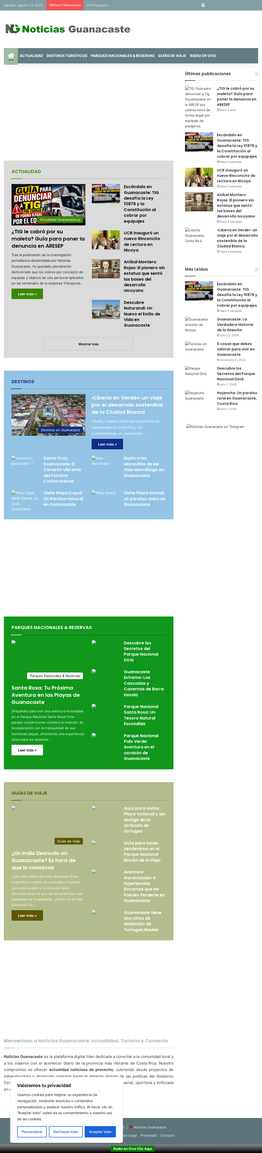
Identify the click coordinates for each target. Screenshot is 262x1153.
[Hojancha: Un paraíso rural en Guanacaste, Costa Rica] (199, 399)
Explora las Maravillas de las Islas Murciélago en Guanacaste (144, 466)
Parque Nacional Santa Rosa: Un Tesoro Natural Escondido (141, 715)
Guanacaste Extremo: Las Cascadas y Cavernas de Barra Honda (144, 683)
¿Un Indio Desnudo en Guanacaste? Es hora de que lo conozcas (44, 860)
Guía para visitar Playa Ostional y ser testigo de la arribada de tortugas (145, 819)
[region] (66, 1110)
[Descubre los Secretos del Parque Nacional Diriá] (94, 643)
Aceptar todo (100, 1131)
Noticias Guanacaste (150, 1127)
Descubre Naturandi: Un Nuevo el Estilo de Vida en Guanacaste (142, 314)
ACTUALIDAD (31, 55)
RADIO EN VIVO (203, 55)
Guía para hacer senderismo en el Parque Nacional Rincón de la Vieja (142, 851)
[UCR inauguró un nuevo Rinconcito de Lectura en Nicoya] (106, 239)
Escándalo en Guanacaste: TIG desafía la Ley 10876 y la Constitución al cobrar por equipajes (141, 204)
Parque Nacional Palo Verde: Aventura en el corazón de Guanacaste (141, 747)
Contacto (167, 1135)
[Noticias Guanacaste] (68, 29)
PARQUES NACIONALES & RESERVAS (123, 55)
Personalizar (32, 1131)
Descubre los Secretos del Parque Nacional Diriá (141, 651)
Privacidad (148, 1135)
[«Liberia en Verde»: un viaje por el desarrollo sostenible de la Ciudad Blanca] (199, 237)
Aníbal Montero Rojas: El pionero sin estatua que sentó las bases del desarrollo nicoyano (144, 276)
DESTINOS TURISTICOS (67, 55)
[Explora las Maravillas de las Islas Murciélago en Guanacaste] (106, 465)
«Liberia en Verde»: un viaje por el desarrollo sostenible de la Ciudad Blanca (127, 405)
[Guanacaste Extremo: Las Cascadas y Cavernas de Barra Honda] (94, 672)
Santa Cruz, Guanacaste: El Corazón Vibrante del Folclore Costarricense (62, 469)
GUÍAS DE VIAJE (172, 55)
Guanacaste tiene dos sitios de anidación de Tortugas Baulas (142, 921)
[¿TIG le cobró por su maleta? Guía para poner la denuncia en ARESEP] (199, 107)
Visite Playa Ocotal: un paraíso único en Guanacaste (145, 498)
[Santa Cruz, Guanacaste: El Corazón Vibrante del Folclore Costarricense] (26, 465)
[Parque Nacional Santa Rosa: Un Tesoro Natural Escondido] (94, 706)
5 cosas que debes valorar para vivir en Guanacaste (236, 349)
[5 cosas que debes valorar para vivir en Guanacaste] (199, 350)
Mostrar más (89, 344)
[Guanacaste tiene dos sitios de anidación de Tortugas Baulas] (94, 912)
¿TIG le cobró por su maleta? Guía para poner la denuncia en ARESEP (48, 238)
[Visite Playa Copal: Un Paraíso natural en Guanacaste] (26, 501)
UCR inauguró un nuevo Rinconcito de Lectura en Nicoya (131, 5)
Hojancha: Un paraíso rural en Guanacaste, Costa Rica (237, 398)
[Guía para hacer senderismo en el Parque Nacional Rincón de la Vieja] (94, 843)
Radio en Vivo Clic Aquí (132, 1149)
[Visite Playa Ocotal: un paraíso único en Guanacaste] (103, 498)
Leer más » (27, 294)
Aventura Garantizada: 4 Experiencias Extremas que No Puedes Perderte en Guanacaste (144, 886)
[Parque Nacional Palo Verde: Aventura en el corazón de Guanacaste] (94, 735)
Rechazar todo (65, 1131)
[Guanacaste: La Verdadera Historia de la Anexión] (199, 326)
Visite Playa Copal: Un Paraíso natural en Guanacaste (63, 498)
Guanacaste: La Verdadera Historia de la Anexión (235, 325)
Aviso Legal (128, 1135)
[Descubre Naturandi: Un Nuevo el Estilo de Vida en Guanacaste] (106, 309)
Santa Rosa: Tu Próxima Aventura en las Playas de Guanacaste (46, 695)
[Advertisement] (88, 112)
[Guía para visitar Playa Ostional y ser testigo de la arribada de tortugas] (94, 808)
